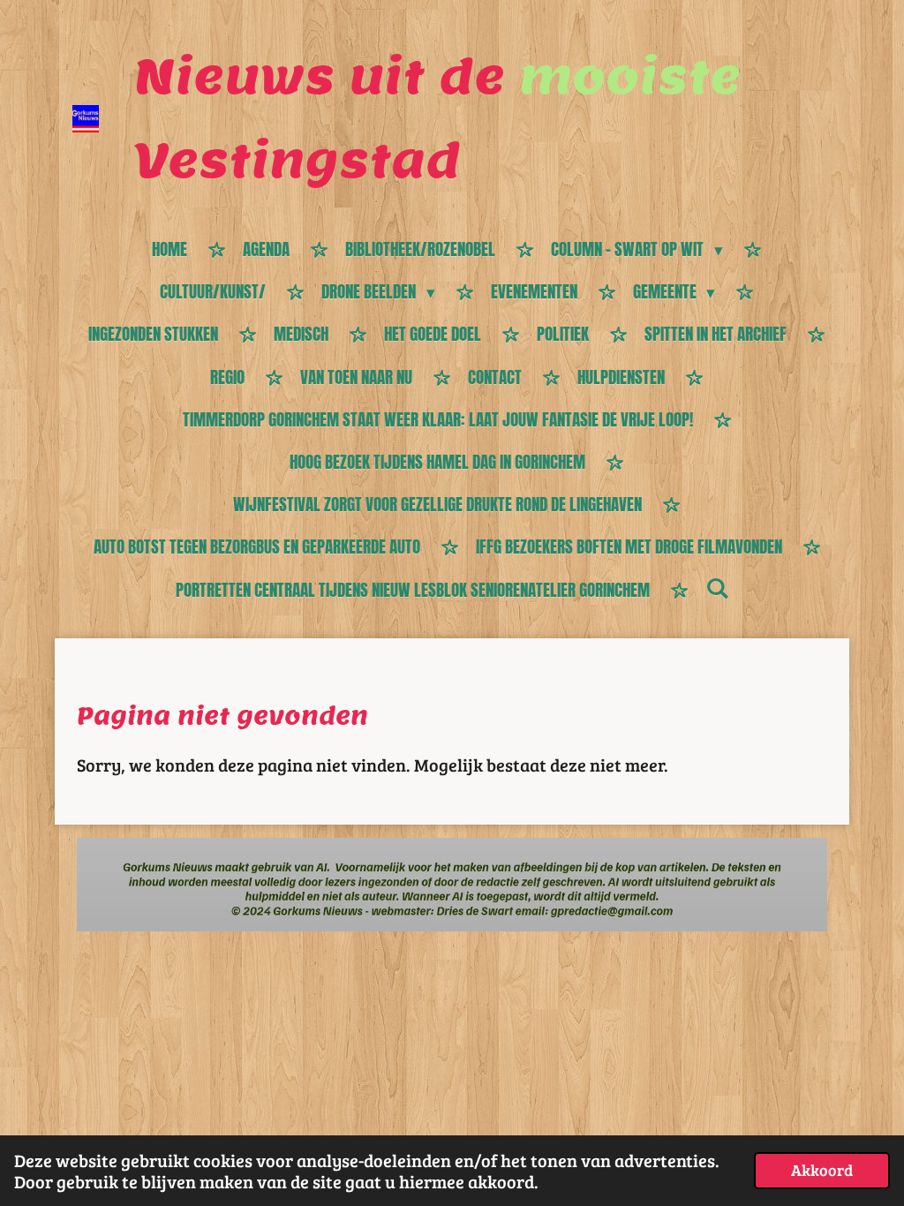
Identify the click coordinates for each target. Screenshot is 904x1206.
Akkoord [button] (822, 1169)
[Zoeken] (717, 588)
